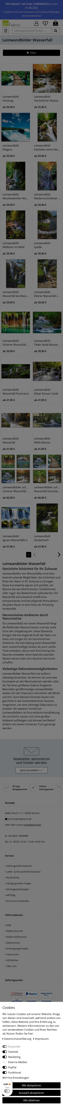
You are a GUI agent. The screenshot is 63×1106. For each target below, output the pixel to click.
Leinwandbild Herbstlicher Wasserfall (47, 98)
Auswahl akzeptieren (31, 1093)
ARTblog (10, 895)
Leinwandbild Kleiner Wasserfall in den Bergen (47, 294)
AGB (8, 925)
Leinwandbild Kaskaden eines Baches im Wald (47, 147)
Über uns (11, 966)
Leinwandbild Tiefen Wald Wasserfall (47, 342)
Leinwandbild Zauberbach (42, 538)
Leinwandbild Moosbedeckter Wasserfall (16, 196)
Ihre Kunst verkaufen (17, 900)
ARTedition (12, 960)
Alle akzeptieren (31, 1085)
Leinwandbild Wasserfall (11, 440)
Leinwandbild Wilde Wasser (42, 440)
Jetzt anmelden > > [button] (31, 770)
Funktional (14, 1072)
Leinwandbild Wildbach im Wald (13, 245)
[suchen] (55, 31)
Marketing (14, 1057)
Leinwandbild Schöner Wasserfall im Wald (16, 342)
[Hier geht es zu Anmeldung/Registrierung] (36, 23)
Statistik (13, 1052)
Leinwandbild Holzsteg (11, 98)
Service (9, 855)
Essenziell (14, 1046)
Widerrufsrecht (14, 931)
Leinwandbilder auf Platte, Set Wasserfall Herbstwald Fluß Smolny (47, 489)
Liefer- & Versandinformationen (23, 871)
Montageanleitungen (17, 889)
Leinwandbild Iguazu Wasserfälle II (15, 538)
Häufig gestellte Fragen (18, 883)
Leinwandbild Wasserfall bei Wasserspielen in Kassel (16, 294)
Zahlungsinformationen (19, 865)
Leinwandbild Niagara (11, 147)
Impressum (12, 954)
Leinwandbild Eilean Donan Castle (46, 391)
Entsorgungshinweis (17, 948)
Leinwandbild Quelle (42, 245)
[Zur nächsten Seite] (59, 556)
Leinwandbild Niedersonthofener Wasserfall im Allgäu (47, 196)
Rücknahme (12, 877)
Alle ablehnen (31, 1100)
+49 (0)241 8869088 (17, 835)
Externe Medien (17, 1062)
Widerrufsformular (16, 936)
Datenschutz (13, 942)
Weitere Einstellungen (15, 1078)
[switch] (7, 1091)
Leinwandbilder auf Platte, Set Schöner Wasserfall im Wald (16, 489)
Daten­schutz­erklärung (18, 1039)
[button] (31, 53)
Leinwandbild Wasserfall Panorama (16, 391)
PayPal (12, 1067)
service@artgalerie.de (20, 818)
